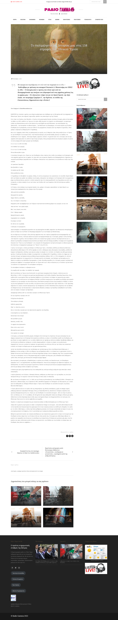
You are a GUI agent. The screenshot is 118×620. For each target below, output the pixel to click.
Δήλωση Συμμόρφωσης (18, 590)
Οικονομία (48, 524)
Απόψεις (24, 501)
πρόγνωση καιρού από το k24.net (97, 560)
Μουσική (91, 239)
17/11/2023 (55, 67)
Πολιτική (15, 524)
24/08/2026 (84, 123)
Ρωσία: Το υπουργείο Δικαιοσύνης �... (53, 495)
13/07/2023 (40, 566)
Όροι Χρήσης (16, 585)
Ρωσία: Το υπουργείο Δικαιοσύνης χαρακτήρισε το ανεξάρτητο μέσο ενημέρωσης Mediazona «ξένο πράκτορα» (90, 141)
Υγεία (80, 217)
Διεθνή (56, 501)
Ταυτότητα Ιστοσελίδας (18, 573)
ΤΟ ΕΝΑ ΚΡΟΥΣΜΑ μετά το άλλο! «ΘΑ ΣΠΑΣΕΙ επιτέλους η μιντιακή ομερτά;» (46, 561)
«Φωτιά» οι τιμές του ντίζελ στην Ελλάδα (69, 561)
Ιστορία (95, 216)
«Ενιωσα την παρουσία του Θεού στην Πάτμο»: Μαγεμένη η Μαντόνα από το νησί (91, 164)
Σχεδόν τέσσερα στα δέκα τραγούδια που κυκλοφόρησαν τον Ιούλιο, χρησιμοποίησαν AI (91, 233)
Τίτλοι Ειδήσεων (17, 501)
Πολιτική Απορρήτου (18, 579)
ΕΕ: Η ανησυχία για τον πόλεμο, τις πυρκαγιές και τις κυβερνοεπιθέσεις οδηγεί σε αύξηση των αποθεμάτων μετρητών (90, 186)
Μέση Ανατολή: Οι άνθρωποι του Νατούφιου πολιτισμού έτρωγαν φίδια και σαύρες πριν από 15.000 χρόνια (91, 209)
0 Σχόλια (64, 67)
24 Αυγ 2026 (17, 500)
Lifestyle (24, 523)
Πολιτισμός (101, 216)
